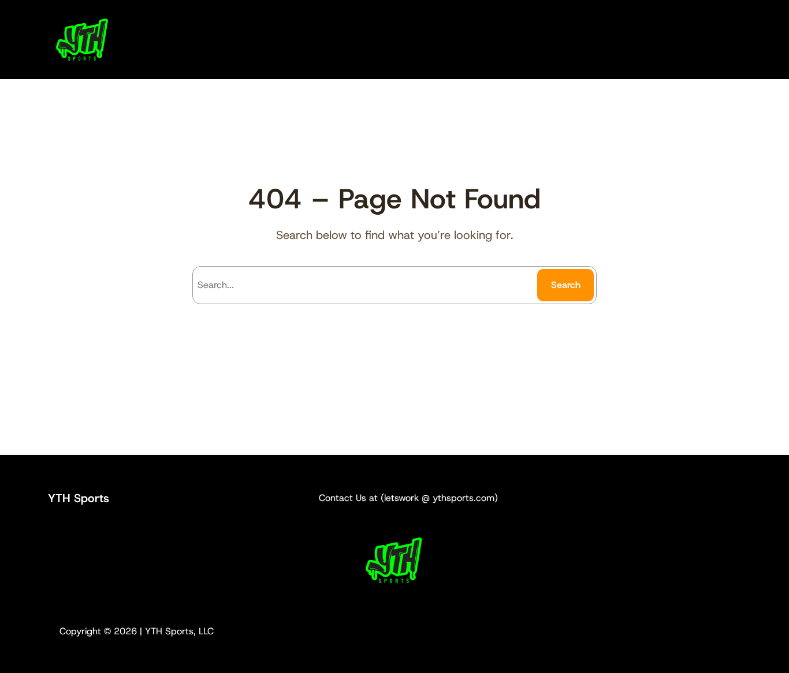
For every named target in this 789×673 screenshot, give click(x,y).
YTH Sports (78, 498)
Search (565, 285)
